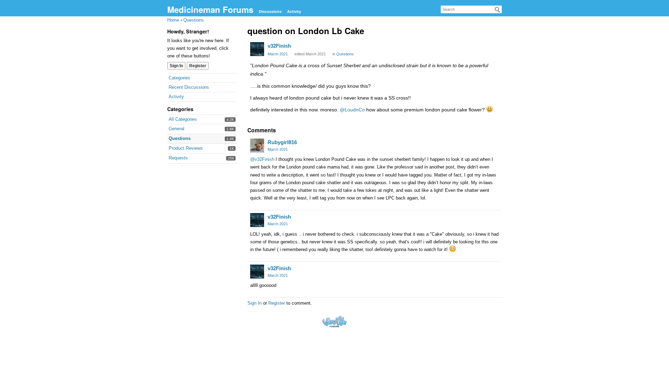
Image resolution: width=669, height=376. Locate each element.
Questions (180, 138)
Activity (294, 11)
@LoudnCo (352, 109)
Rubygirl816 (282, 142)
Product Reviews (186, 148)
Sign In (176, 65)
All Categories (183, 119)
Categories (179, 77)
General (176, 128)
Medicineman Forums (210, 9)
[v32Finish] (257, 49)
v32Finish (279, 46)
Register (197, 65)
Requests (178, 157)
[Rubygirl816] (257, 145)
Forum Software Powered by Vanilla (334, 321)
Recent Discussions (189, 87)
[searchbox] (471, 9)
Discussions (270, 11)
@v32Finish (262, 159)
